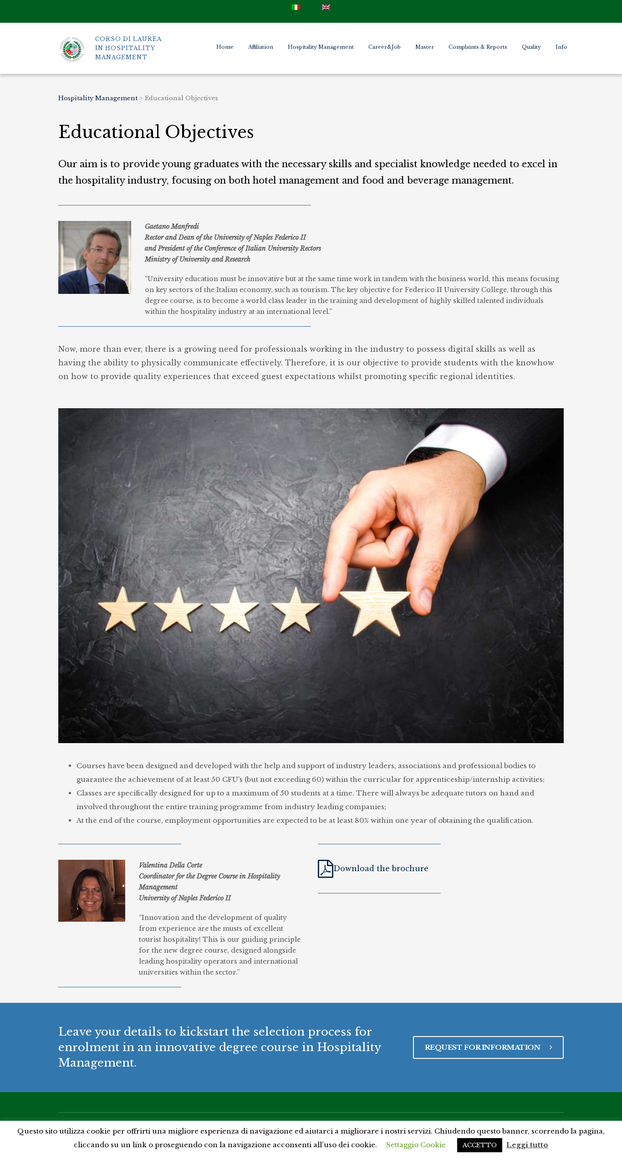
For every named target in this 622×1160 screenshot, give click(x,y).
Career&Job (384, 47)
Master (424, 47)
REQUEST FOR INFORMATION (483, 1047)
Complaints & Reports (478, 47)
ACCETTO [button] (480, 1145)
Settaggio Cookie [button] (416, 1144)
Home (225, 47)
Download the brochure (380, 868)
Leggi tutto (527, 1144)
